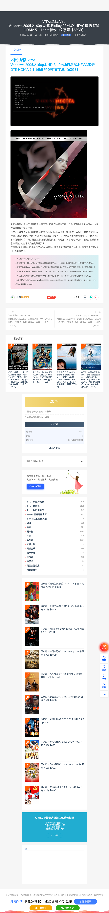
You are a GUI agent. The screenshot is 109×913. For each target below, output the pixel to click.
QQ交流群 (36, 486)
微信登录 (69, 908)
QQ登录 (42, 908)
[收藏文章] (85, 297)
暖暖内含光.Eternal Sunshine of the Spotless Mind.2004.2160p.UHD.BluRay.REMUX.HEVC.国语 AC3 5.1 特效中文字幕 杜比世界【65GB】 (66, 380)
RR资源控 (19, 280)
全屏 (104, 679)
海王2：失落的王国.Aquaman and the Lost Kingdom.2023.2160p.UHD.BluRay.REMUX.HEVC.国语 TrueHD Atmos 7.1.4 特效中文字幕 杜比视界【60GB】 (90, 380)
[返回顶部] (104, 694)
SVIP (104, 649)
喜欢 (51, 297)
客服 (104, 660)
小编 (18, 297)
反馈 (104, 670)
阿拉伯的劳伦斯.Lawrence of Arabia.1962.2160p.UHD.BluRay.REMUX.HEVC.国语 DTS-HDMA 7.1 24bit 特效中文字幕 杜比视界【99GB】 (79, 321)
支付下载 (54, 424)
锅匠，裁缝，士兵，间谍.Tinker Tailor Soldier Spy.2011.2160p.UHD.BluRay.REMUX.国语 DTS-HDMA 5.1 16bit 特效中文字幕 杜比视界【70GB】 (18, 380)
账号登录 (86, 901)
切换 (104, 688)
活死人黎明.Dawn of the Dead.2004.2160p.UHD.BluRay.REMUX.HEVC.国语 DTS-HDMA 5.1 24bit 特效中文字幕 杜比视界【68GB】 (30, 321)
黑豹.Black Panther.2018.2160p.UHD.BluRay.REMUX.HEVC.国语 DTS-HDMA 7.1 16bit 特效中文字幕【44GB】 (42, 377)
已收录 (67, 35)
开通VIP (16, 901)
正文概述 (16, 50)
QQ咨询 (56, 448)
